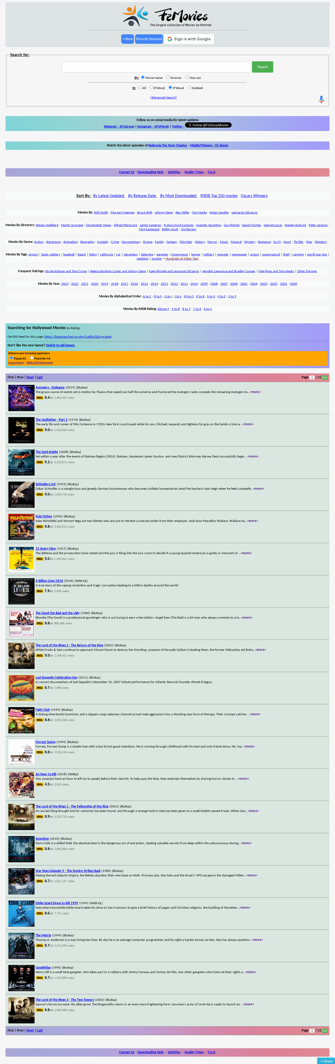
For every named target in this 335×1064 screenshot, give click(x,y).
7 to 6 (197, 309)
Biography (87, 242)
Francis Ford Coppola (178, 225)
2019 (104, 284)
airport (33, 254)
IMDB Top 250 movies (219, 196)
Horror (212, 242)
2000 (293, 284)
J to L (178, 296)
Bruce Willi (144, 212)
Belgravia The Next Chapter (167, 145)
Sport (287, 242)
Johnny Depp (164, 212)
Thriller (299, 242)
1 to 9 (232, 296)
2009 (204, 284)
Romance (264, 242)
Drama (147, 242)
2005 (244, 284)
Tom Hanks (199, 212)
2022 (75, 284)
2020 (94, 284)
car (118, 254)
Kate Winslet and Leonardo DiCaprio (174, 271)
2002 (273, 284)
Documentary (131, 242)
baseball (69, 254)
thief (286, 254)
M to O (189, 296)
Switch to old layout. (60, 345)
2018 (114, 284)
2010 (194, 284)
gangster (162, 254)
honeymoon (179, 254)
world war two (317, 254)
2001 (283, 284)
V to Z (222, 296)
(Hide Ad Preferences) (39, 363)
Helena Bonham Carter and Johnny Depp (118, 271)
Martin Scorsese (72, 225)
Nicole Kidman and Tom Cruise (66, 271)
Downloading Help (151, 172)
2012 (174, 284)
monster (223, 254)
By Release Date (142, 196)
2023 (65, 284)
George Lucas (273, 225)
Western (321, 242)
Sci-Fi (277, 242)
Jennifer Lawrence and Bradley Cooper (228, 271)
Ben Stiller (182, 212)
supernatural (271, 254)
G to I (168, 296)
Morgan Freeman (123, 212)
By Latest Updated (109, 196)
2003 (263, 284)
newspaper (239, 254)
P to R (200, 296)
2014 (154, 284)
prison (254, 254)
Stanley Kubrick (295, 225)
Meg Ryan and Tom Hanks (276, 271)
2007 (224, 284)
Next (30, 377)
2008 (214, 284)
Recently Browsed (149, 39)
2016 (134, 284)
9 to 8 (176, 309)
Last (40, 377)
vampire (298, 254)
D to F (158, 296)
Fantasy (171, 242)
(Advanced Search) (163, 97)
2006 (234, 284)
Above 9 (163, 309)
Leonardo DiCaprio (245, 212)
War (309, 242)
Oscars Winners (254, 196)
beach (82, 254)
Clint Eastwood (149, 229)
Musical (236, 242)
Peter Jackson (318, 225)
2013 (164, 284)
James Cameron (150, 225)
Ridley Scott (170, 229)
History (200, 242)
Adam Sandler (219, 212)
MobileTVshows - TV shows (209, 145)
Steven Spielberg (47, 225)
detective (147, 254)
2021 (84, 284)
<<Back (127, 39)
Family (159, 242)
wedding (142, 258)
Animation (70, 242)
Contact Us (126, 172)
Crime (115, 242)
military (209, 254)
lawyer (195, 254)
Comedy (102, 242)
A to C (147, 296)
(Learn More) (16, 363)
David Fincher (251, 225)
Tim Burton (188, 229)
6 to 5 (208, 309)
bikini (93, 254)
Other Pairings (307, 271)
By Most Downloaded (178, 196)
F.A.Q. (212, 172)
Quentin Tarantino (208, 225)
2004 (254, 284)
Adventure (53, 242)
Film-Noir (186, 242)
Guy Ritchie (231, 225)
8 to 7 (186, 309)
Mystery (249, 242)
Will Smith (101, 212)
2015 (144, 284)
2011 (184, 284)
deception (131, 254)
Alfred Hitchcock (125, 225)
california (106, 254)
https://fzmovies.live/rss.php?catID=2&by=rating (77, 337)
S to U (211, 296)
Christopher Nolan (98, 225)
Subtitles (174, 172)
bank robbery (50, 254)
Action (38, 242)
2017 (124, 284)
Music (224, 242)
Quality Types (194, 172)
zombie (156, 258)
